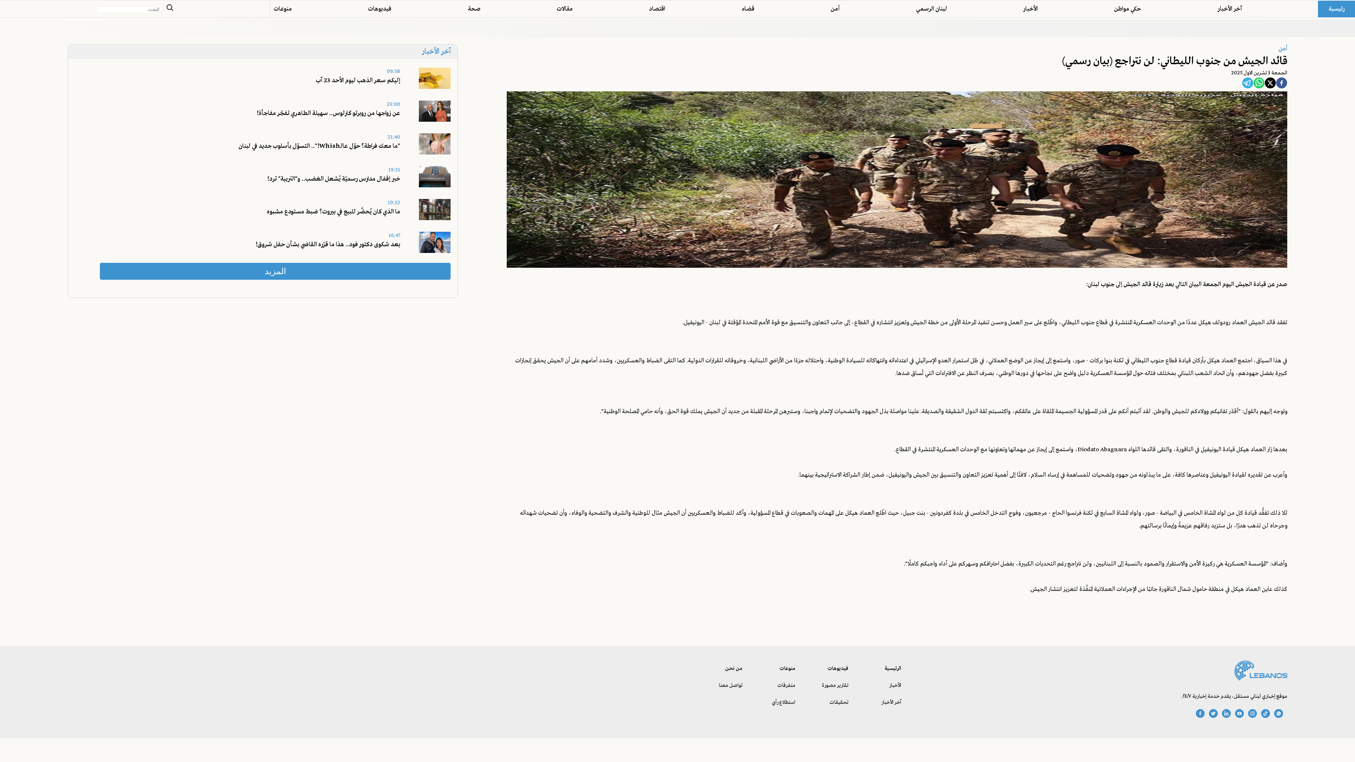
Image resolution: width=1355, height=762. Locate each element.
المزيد (275, 271)
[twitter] (1270, 84)
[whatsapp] (1259, 84)
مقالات (565, 9)
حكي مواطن (1127, 9)
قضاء (748, 9)
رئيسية (1336, 9)
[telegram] (1247, 84)
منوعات (283, 9)
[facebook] (1281, 84)
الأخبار (1030, 9)
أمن (835, 9)
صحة (474, 9)
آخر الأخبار (1230, 9)
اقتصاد (657, 9)
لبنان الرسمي (931, 9)
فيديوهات (379, 9)
